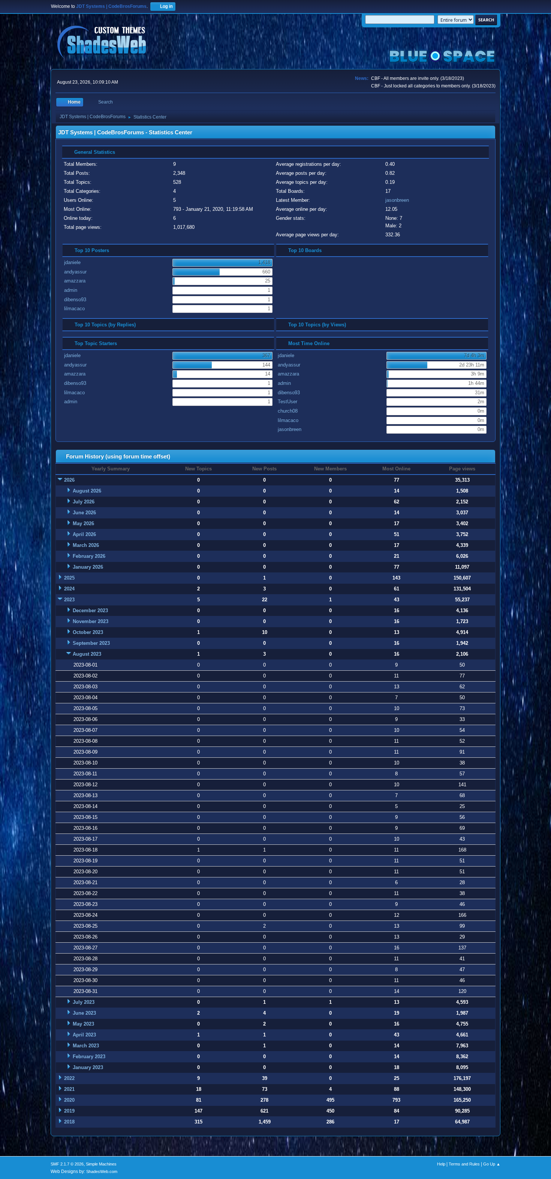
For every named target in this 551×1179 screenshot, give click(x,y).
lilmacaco (74, 308)
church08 (288, 411)
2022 (69, 1078)
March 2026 (86, 545)
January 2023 (88, 1067)
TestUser (287, 401)
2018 (69, 1122)
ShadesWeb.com (101, 1171)
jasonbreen (397, 200)
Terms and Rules (464, 1164)
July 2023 (83, 1002)
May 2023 (83, 1024)
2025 (69, 578)
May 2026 (83, 523)
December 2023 (90, 610)
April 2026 (84, 534)
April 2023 (84, 1035)
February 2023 (89, 1056)
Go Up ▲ (491, 1164)
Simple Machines (101, 1164)
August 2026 (87, 491)
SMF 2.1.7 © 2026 (67, 1164)
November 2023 (90, 621)
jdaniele (72, 262)
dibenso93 (75, 299)
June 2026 (84, 512)
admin (70, 290)
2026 (69, 480)
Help (441, 1164)
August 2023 (87, 654)
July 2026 (83, 502)
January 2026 (88, 567)
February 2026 (89, 556)
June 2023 (84, 1013)
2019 (69, 1111)
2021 (69, 1089)
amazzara (74, 281)
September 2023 (91, 643)
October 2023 (88, 632)
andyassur (75, 272)
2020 (69, 1100)
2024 (69, 589)
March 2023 (86, 1045)
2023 (69, 599)
